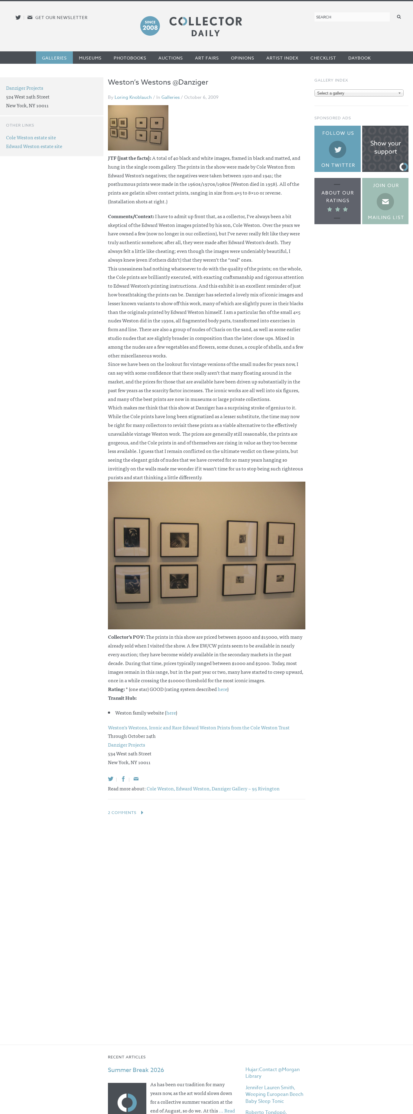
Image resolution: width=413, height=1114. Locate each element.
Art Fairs (207, 58)
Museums (90, 58)
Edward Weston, (194, 788)
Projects (126, 744)
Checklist (323, 58)
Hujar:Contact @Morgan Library (273, 1073)
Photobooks (130, 58)
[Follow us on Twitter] (18, 17)
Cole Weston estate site (31, 137)
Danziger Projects (24, 88)
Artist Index (282, 58)
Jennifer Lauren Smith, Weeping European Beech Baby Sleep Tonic (274, 1094)
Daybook (359, 58)
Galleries (54, 58)
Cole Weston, (161, 788)
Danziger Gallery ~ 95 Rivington (246, 788)
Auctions (170, 58)
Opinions (242, 58)
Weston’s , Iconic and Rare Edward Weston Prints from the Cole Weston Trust (199, 727)
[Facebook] (123, 779)
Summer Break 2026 (136, 1070)
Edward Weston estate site (34, 146)
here (222, 689)
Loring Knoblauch (133, 97)
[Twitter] (110, 779)
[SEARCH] (399, 16)
